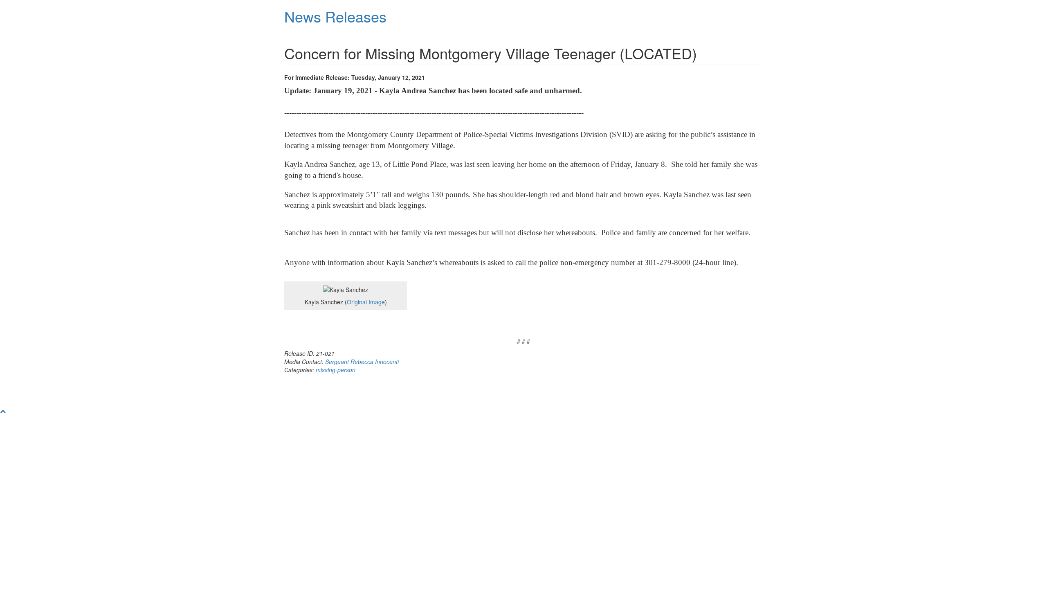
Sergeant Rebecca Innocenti (362, 361)
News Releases (335, 16)
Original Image (366, 302)
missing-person (335, 370)
